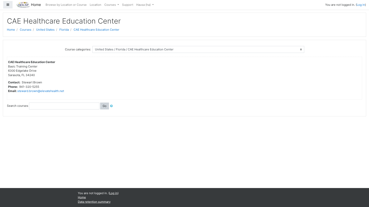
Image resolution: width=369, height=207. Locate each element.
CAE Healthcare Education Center (96, 29)
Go (104, 106)
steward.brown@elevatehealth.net (40, 91)
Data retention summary (94, 202)
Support (127, 5)
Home (11, 29)
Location (95, 5)
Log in (361, 5)
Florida (64, 29)
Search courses (17, 106)
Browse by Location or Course (66, 5)
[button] (112, 106)
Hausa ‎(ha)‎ (143, 5)
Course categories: (78, 49)
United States (45, 29)
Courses (110, 5)
